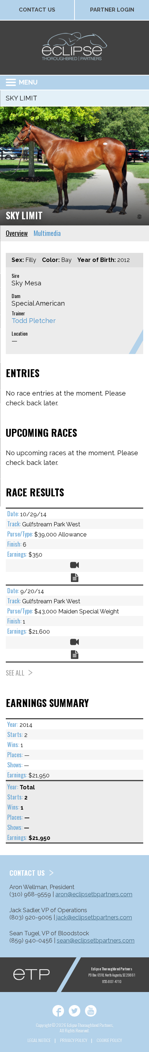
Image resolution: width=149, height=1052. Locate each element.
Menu (28, 82)
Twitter (74, 1011)
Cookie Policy (109, 1040)
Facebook (58, 1011)
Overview (17, 233)
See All (15, 672)
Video (74, 565)
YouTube (91, 1011)
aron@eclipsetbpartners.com (93, 894)
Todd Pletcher (34, 320)
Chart (74, 577)
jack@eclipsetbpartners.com (94, 917)
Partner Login (112, 10)
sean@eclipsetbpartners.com (96, 940)
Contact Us (37, 10)
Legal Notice (39, 1040)
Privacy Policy (73, 1040)
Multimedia (47, 233)
